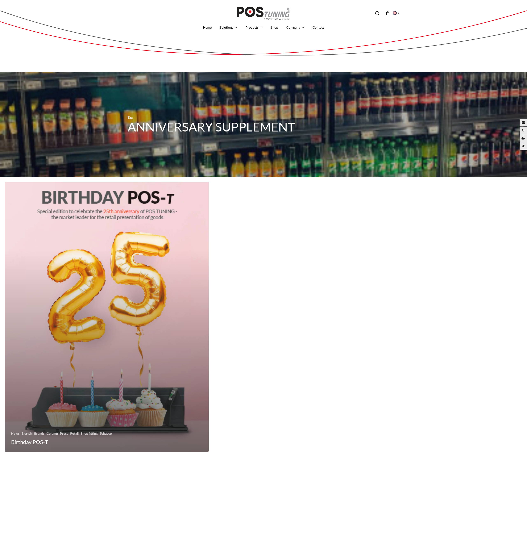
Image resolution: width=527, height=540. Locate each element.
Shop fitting (89, 433)
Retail (74, 433)
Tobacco (106, 433)
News (15, 433)
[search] (377, 13)
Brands (39, 433)
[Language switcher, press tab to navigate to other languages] (395, 13)
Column (52, 433)
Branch (27, 433)
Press (64, 433)
